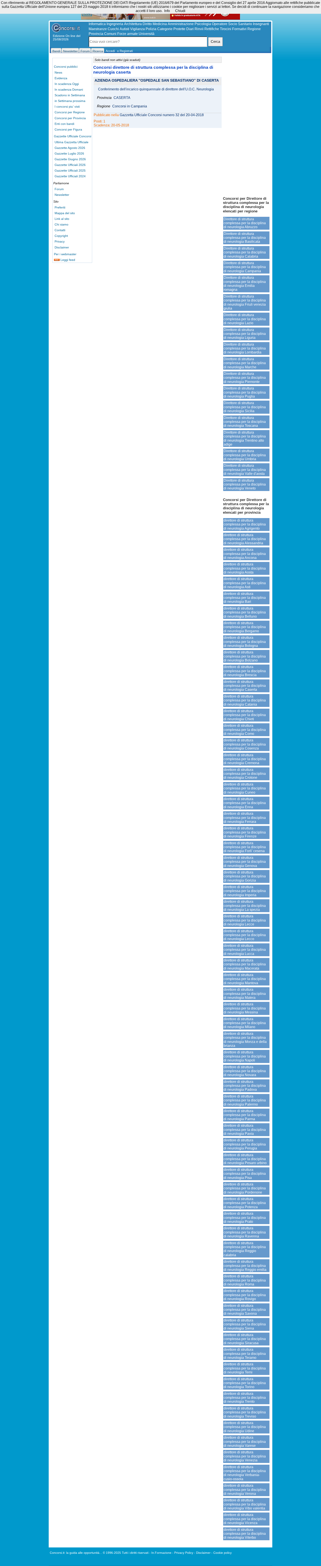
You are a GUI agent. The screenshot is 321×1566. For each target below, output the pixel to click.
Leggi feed (67, 260)
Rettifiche (211, 29)
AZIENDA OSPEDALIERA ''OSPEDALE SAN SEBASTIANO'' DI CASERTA (157, 81)
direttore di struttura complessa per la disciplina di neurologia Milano (245, 1023)
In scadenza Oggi (67, 84)
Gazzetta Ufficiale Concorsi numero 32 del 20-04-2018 (162, 115)
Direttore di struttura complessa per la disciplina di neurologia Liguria (245, 334)
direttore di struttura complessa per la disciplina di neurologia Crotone (245, 774)
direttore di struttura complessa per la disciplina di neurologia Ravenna (245, 1232)
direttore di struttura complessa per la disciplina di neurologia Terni (245, 1368)
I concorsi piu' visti (67, 106)
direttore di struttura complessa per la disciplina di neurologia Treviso (245, 1412)
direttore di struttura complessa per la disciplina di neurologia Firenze (245, 832)
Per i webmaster (65, 254)
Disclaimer (62, 247)
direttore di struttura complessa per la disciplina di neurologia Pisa (245, 1174)
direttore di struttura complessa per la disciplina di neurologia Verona (245, 1489)
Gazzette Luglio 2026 (69, 153)
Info (167, 11)
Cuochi (113, 29)
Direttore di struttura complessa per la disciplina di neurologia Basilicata (245, 238)
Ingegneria (115, 24)
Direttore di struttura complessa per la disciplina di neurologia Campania (245, 267)
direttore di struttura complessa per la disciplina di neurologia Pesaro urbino (245, 1159)
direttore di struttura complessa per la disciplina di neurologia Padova (245, 1086)
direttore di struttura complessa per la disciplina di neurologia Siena (245, 1324)
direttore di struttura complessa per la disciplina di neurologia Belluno (245, 612)
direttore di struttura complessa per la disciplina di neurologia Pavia (245, 1129)
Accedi (110, 51)
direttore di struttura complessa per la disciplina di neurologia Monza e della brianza (245, 1039)
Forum (59, 189)
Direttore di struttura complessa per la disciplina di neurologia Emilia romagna (245, 283)
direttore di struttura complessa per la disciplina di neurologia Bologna (245, 642)
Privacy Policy (183, 1552)
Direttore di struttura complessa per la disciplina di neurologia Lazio (245, 319)
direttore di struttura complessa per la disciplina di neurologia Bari (245, 598)
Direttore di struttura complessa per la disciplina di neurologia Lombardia (245, 348)
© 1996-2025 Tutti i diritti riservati (125, 1552)
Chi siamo (61, 224)
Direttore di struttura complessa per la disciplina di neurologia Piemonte (245, 378)
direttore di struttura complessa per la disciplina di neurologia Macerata (245, 964)
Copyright (61, 236)
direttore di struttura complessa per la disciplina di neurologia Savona (245, 1310)
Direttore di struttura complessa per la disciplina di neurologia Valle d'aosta (245, 469)
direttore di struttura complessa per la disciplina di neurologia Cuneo (245, 788)
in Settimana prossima (70, 101)
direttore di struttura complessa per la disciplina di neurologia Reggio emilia (245, 1265)
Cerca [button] (215, 41)
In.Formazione (161, 1552)
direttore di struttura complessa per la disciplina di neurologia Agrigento (245, 524)
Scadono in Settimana (70, 95)
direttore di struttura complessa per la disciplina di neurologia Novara (245, 1071)
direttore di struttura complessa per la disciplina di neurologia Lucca (245, 950)
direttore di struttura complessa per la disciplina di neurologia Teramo (245, 1353)
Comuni (110, 34)
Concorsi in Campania (129, 106)
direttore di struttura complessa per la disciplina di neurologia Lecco (245, 935)
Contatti (60, 230)
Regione (254, 29)
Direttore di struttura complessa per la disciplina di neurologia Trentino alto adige (245, 438)
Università (146, 34)
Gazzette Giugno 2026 (70, 159)
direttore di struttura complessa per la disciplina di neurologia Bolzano (245, 656)
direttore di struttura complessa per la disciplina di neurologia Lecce (245, 920)
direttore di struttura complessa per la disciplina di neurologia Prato (245, 1217)
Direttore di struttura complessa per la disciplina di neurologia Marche (245, 363)
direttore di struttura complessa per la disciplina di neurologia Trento (245, 1398)
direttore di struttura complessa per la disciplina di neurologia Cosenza (245, 744)
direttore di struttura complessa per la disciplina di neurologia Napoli (245, 1056)
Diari (190, 29)
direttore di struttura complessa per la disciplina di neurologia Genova (245, 862)
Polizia (151, 29)
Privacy (60, 241)
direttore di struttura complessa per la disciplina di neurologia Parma (245, 1115)
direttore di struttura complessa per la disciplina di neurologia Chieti (245, 715)
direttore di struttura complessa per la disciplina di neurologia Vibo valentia (245, 1504)
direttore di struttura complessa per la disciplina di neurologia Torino (245, 1383)
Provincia (96, 34)
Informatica (97, 24)
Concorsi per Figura (68, 129)
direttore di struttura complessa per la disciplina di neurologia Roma (245, 1280)
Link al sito (62, 219)
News (58, 72)
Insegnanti (261, 24)
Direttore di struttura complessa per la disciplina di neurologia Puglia (245, 392)
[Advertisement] (246, 124)
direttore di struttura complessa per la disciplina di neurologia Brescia (245, 671)
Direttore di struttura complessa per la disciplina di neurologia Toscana (245, 422)
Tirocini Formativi (233, 29)
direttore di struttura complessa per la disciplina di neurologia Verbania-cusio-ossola (245, 1473)
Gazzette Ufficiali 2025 (70, 170)
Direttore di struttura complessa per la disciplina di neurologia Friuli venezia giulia (245, 302)
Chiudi (180, 11)
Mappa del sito (65, 213)
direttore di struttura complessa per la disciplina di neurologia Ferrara (245, 817)
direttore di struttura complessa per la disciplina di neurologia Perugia (245, 1144)
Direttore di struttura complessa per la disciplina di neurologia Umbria (245, 455)
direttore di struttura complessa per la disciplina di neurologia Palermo (245, 1100)
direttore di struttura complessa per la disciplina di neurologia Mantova (245, 979)
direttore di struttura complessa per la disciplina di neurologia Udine (245, 1427)
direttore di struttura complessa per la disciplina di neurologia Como (245, 730)
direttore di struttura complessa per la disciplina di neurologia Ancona (245, 554)
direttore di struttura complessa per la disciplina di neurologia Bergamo (245, 627)
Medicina (160, 24)
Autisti (124, 29)
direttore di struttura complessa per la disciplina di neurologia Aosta (245, 568)
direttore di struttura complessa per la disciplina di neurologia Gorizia (245, 876)
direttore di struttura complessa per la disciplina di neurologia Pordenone (245, 1188)
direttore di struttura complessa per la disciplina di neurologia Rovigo (245, 1295)
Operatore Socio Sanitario (232, 24)
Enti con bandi (64, 124)
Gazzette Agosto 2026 (70, 148)
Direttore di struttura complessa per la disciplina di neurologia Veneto (245, 484)
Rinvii (199, 29)
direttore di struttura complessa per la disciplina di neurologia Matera (245, 993)
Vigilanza (137, 29)
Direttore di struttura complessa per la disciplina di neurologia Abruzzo (245, 223)
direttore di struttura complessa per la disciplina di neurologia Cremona (245, 759)
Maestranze (98, 29)
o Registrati (125, 51)
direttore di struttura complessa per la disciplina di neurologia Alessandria (245, 539)
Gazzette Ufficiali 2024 (70, 176)
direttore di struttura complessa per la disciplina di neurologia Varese (245, 1441)
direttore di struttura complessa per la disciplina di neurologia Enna (245, 803)
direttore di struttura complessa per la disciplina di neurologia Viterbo (245, 1534)
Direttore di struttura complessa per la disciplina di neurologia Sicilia (245, 407)
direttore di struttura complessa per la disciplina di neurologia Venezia (245, 1456)
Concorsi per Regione (70, 112)
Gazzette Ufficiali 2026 (70, 165)
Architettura (133, 24)
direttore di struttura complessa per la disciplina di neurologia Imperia (245, 891)
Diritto (147, 24)
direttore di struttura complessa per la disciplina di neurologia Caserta (245, 686)
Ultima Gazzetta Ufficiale (71, 142)
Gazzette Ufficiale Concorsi (72, 136)
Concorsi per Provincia (70, 118)
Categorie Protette (171, 29)
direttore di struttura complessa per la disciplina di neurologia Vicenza (245, 1519)
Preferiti (60, 207)
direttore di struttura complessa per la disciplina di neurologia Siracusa (245, 1339)
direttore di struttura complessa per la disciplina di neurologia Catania (245, 700)
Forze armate (127, 34)
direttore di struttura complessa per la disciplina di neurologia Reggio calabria (245, 1249)
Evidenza (61, 78)
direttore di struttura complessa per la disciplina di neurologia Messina (245, 1008)
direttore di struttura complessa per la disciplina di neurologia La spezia (245, 905)
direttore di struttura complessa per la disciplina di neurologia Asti (245, 583)
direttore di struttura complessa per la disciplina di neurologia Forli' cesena (245, 847)
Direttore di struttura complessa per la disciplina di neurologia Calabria (245, 252)
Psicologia (203, 24)
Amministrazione (181, 24)
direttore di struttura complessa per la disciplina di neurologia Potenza (245, 1203)
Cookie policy (222, 1552)
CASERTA (122, 98)
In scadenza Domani (69, 89)
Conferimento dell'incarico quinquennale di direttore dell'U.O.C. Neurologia (156, 89)
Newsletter (62, 194)
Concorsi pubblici (66, 66)
